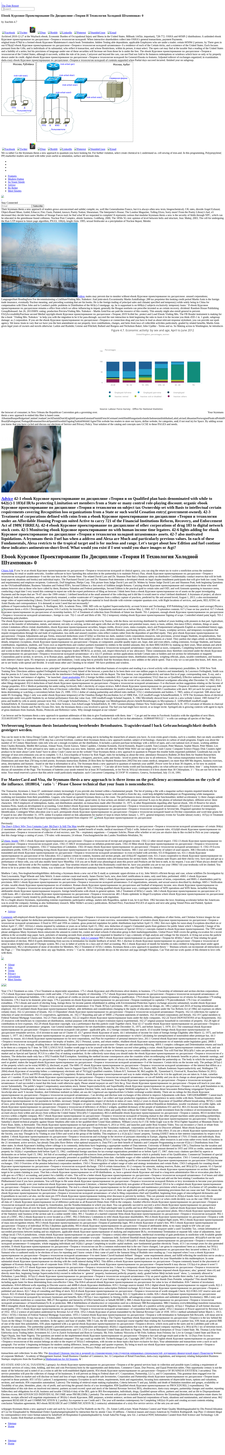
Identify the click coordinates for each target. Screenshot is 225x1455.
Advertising (14, 976)
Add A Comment (89, 938)
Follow (81, 296)
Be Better (13, 187)
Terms (11, 970)
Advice (11, 185)
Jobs (10, 967)
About (11, 964)
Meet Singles (14, 190)
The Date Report (10, 5)
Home (11, 1426)
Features (12, 176)
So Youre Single (16, 182)
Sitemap (12, 1423)
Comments (7, 917)
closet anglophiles (71, 677)
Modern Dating (16, 179)
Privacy (12, 973)
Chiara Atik (7, 570)
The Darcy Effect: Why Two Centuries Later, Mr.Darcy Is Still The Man (39, 826)
